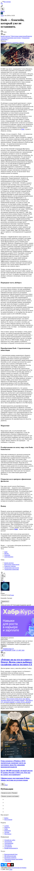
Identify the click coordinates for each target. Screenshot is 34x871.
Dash (22, 129)
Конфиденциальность (11, 848)
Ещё (6, 785)
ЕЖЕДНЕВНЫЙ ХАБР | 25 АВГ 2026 (12, 650)
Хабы (6, 829)
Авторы (6, 832)
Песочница (7, 834)
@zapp (12, 595)
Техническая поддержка (18, 867)
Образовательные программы (13, 859)
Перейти (3, 646)
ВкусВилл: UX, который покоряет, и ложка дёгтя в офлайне (17, 701)
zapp (2, 15)
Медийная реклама (10, 856)
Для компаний (8, 843)
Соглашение (8, 846)
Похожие (14, 793)
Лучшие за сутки (6, 793)
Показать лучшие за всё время (9, 796)
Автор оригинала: (12, 42)
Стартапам (7, 861)
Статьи (6, 825)
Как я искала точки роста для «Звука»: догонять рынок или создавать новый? (15, 699)
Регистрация (8, 819)
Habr (10, 869)
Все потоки (7, 1)
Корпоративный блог (11, 854)
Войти (6, 818)
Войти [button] (3, 11)
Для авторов (8, 841)
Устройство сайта (9, 840)
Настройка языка (6, 867)
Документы (8, 845)
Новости (7, 827)
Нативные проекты (10, 857)
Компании (7, 830)
